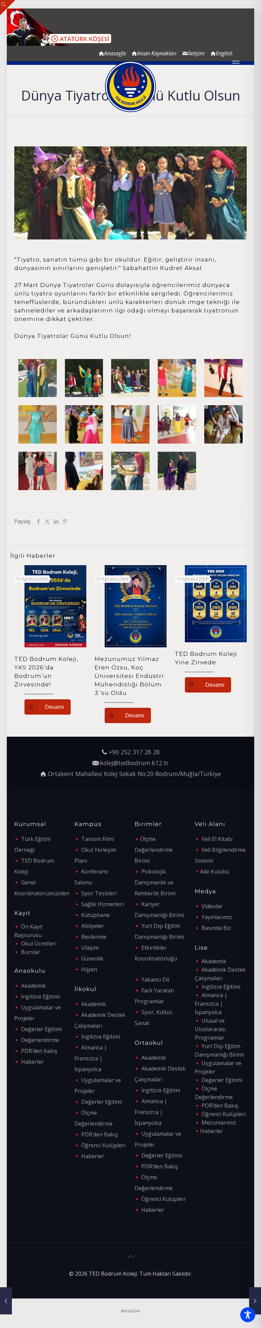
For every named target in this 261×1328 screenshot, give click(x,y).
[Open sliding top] (7, 7)
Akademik (33, 985)
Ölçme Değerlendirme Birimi (154, 849)
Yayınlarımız (217, 917)
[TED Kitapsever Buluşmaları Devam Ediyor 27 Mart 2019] (255, 1300)
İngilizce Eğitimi (40, 996)
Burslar (30, 952)
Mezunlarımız (219, 1122)
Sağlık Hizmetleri (102, 904)
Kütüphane (95, 915)
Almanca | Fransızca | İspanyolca (90, 1058)
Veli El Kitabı (217, 839)
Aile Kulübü (214, 871)
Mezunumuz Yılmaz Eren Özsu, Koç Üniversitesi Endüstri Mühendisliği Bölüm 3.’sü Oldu (129, 676)
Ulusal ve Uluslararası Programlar (210, 1029)
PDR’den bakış (39, 1051)
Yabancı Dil (155, 979)
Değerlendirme (40, 1040)
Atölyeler (92, 926)
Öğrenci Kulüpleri (103, 1145)
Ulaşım (90, 947)
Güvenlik (92, 958)
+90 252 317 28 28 (134, 752)
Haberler (32, 1061)
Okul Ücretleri (38, 943)
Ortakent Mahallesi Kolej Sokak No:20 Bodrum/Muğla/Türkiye (134, 774)
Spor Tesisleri (99, 893)
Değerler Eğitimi (41, 1029)
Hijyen (89, 969)
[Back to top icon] (130, 1257)
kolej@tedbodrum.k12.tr (134, 763)
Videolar (212, 906)
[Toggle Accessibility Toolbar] (248, 1315)
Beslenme (93, 936)
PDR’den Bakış (99, 1134)
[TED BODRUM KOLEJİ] (130, 86)
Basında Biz (216, 928)
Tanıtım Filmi (97, 839)
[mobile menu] (236, 63)
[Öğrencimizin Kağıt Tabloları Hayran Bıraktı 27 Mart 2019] (6, 1300)
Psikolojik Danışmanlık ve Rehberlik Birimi (155, 882)
